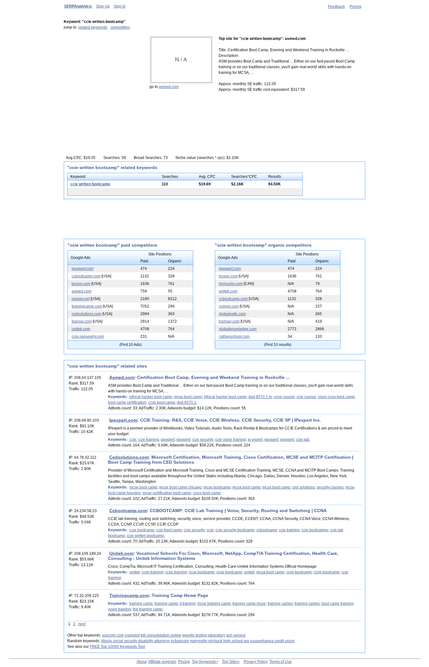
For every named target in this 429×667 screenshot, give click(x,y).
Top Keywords (204, 661)
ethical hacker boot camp (150, 397)
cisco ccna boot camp (336, 397)
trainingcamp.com (87, 306)
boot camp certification (127, 402)
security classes (330, 487)
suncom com (113, 635)
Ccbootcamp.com (128, 510)
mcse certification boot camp (167, 493)
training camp (141, 603)
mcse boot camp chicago (180, 487)
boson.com (81, 284)
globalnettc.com (232, 314)
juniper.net (81, 299)
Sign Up (103, 6)
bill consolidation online (161, 635)
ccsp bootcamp (202, 572)
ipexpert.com (83, 268)
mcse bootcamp (217, 487)
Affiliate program (162, 661)
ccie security (202, 439)
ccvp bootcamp (299, 572)
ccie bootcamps (314, 530)
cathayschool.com (234, 336)
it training (187, 603)
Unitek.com (121, 553)
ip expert (255, 439)
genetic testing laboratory (203, 635)
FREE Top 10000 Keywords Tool (117, 646)
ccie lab (302, 439)
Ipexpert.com (123, 420)
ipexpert (168, 439)
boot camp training (337, 603)
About (142, 661)
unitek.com (81, 329)
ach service (236, 635)
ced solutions (303, 487)
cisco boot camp (206, 493)
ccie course (306, 397)
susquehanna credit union (272, 641)
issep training (119, 609)
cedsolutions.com (86, 314)
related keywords (92, 27)
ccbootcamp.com (86, 276)
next (81, 624)
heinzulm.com (231, 284)
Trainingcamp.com (129, 595)
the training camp (147, 609)
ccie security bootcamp (234, 530)
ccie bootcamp (141, 530)
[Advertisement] (103, 75)
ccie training (148, 439)
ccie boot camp (169, 530)
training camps (280, 603)
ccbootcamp (266, 530)
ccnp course (284, 397)
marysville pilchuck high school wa (219, 641)
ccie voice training (230, 439)
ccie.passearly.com (88, 336)
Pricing (355, 6)
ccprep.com (229, 306)
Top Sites (230, 661)
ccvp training (152, 572)
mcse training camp (214, 603)
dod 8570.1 (186, 402)
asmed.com (169, 87)
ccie (132, 439)
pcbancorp (180, 641)
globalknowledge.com (238, 329)
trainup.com (82, 321)
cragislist (132, 635)
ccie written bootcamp (90, 184)
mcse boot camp (143, 487)
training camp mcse (249, 603)
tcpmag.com (229, 321)
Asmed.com (121, 377)
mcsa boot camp (188, 397)
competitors (120, 27)
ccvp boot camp (161, 402)
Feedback (336, 6)
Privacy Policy (256, 661)
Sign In (120, 6)
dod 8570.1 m (260, 397)
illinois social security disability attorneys (135, 641)
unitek (134, 572)
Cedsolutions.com (129, 457)
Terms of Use (280, 661)
